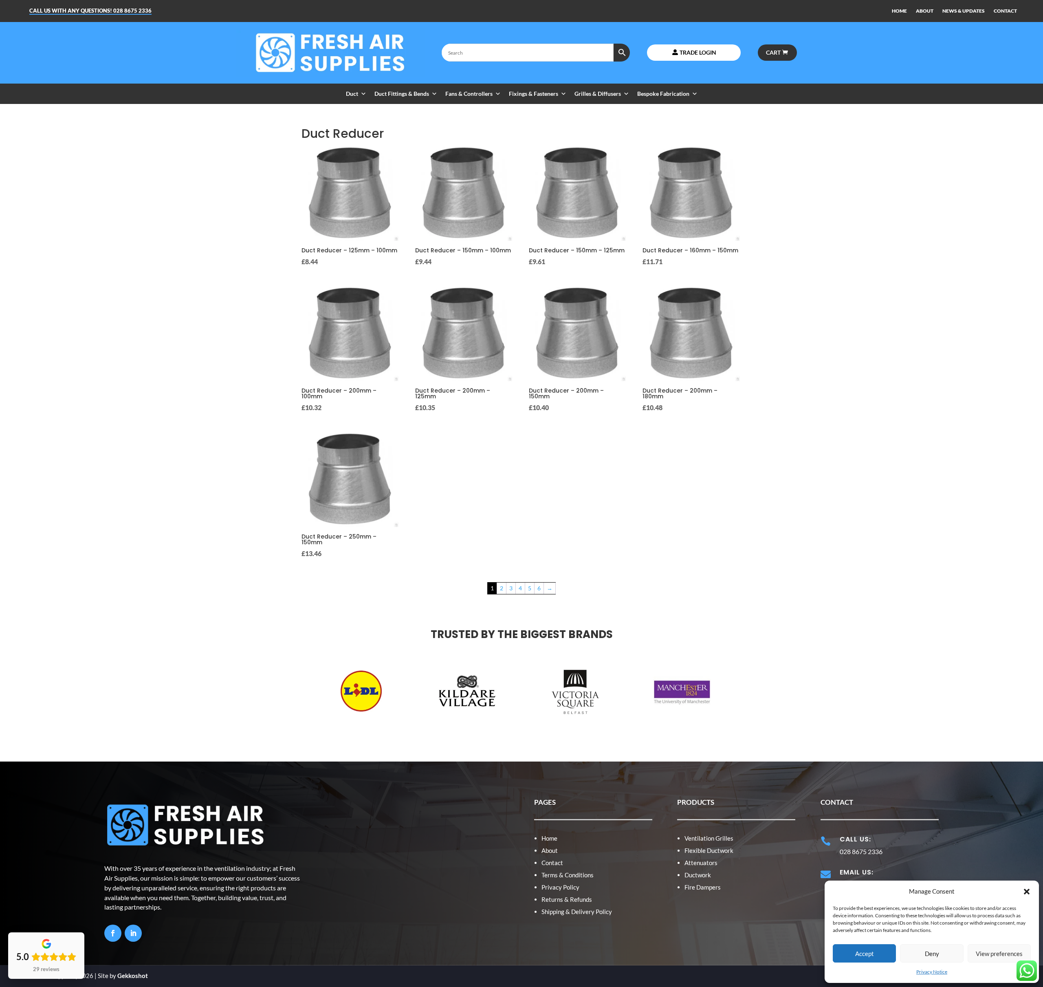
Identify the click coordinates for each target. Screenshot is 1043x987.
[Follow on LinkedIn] (133, 933)
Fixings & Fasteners (533, 93)
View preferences (999, 953)
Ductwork (697, 875)
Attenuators (700, 862)
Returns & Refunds (566, 899)
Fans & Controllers (469, 93)
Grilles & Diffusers (597, 93)
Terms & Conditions (567, 875)
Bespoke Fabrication (663, 93)
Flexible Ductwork (708, 850)
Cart (773, 52)
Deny (932, 953)
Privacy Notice (931, 972)
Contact (552, 862)
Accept (864, 953)
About (549, 850)
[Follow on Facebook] (112, 933)
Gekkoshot (132, 975)
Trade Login (698, 52)
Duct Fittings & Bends (401, 93)
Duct (352, 93)
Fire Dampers (702, 887)
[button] (1027, 892)
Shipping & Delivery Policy (576, 911)
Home (549, 838)
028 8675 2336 (132, 10)
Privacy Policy (560, 887)
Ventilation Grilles (708, 838)
